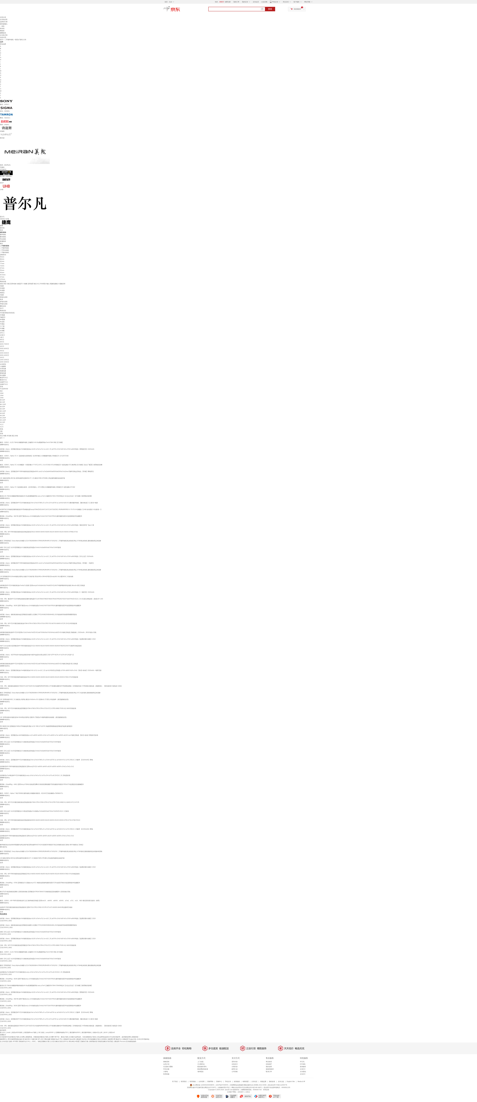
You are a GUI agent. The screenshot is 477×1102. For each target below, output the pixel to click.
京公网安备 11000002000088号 (203, 1085)
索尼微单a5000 (75, 1032)
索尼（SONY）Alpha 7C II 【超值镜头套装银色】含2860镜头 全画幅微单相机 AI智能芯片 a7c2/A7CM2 (34, 456)
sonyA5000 (50, 1032)
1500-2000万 (4, 360)
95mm (2, 257)
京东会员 (256, 2)
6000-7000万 (4, 344)
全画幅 (2, 331)
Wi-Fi (1, 308)
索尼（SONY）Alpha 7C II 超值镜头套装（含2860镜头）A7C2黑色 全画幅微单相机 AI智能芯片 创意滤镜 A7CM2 (37, 487)
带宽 (9, 1039)
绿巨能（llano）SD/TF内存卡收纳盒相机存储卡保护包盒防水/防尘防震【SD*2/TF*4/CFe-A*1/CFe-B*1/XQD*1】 (37, 655)
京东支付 (241, 1092)
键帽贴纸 (3, 33)
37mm (2, 277)
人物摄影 (3, 366)
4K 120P (3, 420)
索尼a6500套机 (17, 1032)
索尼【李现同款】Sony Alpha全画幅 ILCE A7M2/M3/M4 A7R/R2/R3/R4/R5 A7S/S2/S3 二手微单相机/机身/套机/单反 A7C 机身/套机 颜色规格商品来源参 (50, 693)
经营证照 (266, 1090)
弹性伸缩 (72, 1041)
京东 (180, 10)
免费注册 (228, 2)
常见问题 (166, 1069)
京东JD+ (303, 1074)
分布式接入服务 (7, 1041)
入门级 (2, 326)
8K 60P (2, 400)
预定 (111, 1041)
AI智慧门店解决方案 (81, 1041)
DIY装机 (302, 1064)
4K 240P (3, 418)
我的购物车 (297, 9)
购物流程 (166, 1062)
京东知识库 (3, 19)
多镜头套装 (3, 301)
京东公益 (281, 1081)
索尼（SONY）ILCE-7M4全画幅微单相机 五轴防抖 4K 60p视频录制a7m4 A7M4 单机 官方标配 (31, 442)
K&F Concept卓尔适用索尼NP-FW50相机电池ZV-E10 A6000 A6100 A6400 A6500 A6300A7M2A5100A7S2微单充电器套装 (41, 646)
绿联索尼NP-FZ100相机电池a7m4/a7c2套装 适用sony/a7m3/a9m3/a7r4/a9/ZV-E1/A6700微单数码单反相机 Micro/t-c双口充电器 (42, 585)
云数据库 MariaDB (69, 1039)
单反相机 (3, 239)
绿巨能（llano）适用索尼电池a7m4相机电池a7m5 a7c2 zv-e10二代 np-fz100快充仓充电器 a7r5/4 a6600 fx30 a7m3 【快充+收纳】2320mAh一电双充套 (50, 670)
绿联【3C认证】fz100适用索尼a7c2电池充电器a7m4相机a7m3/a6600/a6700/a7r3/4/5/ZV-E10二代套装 (34, 811)
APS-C (2, 333)
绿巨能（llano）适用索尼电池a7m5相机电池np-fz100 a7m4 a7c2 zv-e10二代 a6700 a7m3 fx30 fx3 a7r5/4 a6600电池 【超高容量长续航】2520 (48, 639)
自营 (1, 460)
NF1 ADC (41, 1039)
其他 (1, 386)
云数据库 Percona (120, 1041)
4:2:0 (1, 427)
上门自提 (200, 1062)
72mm (2, 266)
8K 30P (2, 402)
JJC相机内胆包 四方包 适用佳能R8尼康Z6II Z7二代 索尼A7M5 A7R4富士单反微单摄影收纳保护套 (32, 858)
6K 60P (2, 407)
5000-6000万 (4, 348)
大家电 (165, 1071)
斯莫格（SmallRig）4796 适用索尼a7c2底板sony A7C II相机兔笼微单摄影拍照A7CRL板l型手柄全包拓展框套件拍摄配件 (40, 883)
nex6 (8, 1032)
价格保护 (269, 1064)
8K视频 (2, 319)
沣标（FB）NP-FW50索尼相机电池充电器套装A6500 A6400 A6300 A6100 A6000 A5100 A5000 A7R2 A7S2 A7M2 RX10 (40, 820)
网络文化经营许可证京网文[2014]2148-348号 (247, 1087)
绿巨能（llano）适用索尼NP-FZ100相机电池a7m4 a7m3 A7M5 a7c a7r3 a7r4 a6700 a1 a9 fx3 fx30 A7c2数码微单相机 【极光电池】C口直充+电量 (49, 503)
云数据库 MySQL (81, 1039)
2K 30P (2, 422)
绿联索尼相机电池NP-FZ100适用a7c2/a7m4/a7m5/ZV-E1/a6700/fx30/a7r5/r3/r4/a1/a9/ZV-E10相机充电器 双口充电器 (39, 664)
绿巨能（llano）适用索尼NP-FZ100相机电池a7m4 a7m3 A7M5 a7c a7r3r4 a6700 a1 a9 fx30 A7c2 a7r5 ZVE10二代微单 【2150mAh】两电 (46, 829)
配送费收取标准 (203, 1069)
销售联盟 (246, 1081)
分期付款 (235, 1066)
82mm (2, 261)
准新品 (2, 293)
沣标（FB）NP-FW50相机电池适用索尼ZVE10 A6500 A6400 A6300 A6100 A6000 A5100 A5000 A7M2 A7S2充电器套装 (40, 874)
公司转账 (235, 1071)
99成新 (2, 288)
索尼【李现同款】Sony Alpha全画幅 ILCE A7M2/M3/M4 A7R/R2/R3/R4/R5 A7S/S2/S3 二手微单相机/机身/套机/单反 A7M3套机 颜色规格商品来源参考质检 (51, 851)
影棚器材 (3, 241)
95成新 (2, 290)
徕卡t (105, 1032)
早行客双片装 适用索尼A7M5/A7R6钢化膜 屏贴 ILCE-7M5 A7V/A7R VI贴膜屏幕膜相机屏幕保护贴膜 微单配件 (36, 726)
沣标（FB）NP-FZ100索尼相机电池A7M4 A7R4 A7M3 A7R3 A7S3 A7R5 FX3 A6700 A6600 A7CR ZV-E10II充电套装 (38, 623)
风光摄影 (3, 375)
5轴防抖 (2, 317)
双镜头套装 (3, 297)
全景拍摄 (3, 369)
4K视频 (2, 315)
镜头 (1, 243)
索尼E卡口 (3, 380)
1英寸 (2, 337)
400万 (2, 351)
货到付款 (235, 1062)
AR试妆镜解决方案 (93, 1039)
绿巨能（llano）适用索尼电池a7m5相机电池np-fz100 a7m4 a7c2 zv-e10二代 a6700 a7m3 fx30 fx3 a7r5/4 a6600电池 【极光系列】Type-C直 (47, 525)
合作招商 (201, 1081)
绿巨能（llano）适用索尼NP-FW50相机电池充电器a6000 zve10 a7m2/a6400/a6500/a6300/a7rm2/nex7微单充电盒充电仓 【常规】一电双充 (47, 563)
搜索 (270, 9)
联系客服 (166, 1074)
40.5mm (2, 275)
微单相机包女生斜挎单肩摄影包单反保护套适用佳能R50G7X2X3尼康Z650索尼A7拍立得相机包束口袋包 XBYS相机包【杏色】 (42, 845)
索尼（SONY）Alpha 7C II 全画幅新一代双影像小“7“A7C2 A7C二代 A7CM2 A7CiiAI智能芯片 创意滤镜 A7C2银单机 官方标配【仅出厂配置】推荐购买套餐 (51, 465)
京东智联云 (104, 1039)
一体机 (2, 26)
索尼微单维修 (86, 1032)
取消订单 (269, 1071)
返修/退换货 (270, 1069)
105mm (2, 279)
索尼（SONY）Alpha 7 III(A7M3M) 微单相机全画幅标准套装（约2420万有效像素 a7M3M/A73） (32, 793)
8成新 (2, 286)
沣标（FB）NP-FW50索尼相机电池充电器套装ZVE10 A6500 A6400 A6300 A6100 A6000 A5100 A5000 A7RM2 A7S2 (39, 532)
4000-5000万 (4, 353)
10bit (1, 398)
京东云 (247, 1092)
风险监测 (263, 1081)
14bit (1, 395)
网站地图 (47, 1039)
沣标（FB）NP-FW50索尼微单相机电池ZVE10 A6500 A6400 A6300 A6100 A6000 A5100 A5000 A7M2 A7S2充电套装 (39, 677)
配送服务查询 (202, 1066)
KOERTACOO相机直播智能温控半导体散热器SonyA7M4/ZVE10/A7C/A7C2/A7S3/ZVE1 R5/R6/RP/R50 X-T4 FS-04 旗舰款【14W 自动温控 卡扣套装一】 (51, 509)
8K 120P (3, 404)
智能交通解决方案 (44, 1041)
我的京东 (245, 2)
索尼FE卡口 (4, 377)
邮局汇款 (235, 1069)
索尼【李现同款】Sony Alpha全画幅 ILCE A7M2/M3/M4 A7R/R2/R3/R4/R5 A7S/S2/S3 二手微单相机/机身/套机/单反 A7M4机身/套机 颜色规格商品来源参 (50, 570)
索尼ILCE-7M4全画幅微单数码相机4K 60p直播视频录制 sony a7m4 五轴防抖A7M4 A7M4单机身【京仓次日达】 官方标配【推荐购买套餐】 (46, 496)
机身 (1, 299)
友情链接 (237, 1081)
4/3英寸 (2, 335)
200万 (2, 357)
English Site (291, 1081)
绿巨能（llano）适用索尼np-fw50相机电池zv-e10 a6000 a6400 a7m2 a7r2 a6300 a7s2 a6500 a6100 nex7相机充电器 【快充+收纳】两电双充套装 (49, 735)
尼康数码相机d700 (61, 1032)
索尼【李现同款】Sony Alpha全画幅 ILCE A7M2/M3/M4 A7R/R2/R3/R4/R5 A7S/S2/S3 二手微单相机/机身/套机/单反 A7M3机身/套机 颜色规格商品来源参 (50, 541)
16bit (1, 393)
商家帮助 (210, 1081)
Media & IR (301, 1081)
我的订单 (236, 2)
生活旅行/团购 (168, 1066)
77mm (2, 263)
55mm (2, 270)
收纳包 (2, 28)
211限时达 (201, 1064)
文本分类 (140, 1039)
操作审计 (28, 1039)
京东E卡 (302, 1069)
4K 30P (2, 415)
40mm (2, 272)
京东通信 (303, 1071)
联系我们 (184, 1081)
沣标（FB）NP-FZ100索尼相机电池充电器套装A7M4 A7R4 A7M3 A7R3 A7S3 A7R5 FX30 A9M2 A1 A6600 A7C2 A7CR (39, 802)
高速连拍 (3, 310)
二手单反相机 (4, 250)
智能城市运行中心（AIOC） (28, 1041)
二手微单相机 (9, 39)
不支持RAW (4, 389)
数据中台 (119, 1039)
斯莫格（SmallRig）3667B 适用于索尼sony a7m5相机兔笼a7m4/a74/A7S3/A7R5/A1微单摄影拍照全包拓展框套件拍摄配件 (41, 516)
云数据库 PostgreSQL (129, 1039)
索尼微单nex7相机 (30, 1032)
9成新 (2, 295)
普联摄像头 (3, 24)
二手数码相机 (4, 252)
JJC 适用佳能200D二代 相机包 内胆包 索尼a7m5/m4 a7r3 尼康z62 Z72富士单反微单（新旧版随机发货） (35, 699)
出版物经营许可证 (224, 1087)
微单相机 (3, 234)
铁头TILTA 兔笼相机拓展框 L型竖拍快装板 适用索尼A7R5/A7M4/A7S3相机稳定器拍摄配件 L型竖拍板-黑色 (35, 892)
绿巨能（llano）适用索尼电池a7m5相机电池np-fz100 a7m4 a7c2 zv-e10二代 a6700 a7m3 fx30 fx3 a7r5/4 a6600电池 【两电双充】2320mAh (47, 449)
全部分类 (3, 17)
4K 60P (2, 413)
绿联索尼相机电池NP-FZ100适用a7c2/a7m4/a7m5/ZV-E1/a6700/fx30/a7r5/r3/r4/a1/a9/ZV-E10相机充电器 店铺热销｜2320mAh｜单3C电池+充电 (48, 632)
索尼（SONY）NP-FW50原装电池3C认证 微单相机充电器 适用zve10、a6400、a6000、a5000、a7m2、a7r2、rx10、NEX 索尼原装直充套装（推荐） (50, 900)
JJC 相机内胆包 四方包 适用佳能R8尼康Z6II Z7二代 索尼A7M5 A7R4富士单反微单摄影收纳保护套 (32, 478)
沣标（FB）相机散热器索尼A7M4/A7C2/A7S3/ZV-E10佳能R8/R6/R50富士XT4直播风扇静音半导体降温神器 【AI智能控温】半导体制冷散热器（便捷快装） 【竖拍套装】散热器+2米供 (61, 686)
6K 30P (2, 409)
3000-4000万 (4, 355)
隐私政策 (272, 1081)
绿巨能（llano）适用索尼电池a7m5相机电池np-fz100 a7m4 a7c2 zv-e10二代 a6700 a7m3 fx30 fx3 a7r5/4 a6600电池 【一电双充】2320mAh (47, 592)
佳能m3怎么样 (97, 1032)
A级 (1, 431)
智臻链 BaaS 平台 (57, 1039)
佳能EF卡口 (4, 384)
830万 (2, 339)
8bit (1, 391)
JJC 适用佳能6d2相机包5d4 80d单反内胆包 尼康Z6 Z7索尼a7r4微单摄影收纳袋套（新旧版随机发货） (34, 717)
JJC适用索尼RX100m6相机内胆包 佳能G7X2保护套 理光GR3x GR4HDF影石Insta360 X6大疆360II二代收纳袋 (36, 576)
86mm (2, 259)
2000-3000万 (4, 362)
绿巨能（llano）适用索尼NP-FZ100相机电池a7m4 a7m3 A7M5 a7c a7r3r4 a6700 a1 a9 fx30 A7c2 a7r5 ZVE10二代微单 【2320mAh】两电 (46, 760)
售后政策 (269, 1062)
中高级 (2, 324)
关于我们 (175, 1081)
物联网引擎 (111, 1039)
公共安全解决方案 (56, 1041)
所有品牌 (3, 44)
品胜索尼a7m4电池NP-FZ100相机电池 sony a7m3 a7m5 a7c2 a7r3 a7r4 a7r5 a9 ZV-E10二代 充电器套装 (35, 775)
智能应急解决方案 (104, 1041)
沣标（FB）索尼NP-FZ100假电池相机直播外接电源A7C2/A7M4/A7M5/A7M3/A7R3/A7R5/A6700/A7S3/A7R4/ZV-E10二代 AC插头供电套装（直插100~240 (51, 599)
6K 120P (3, 411)
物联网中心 (3, 1039)
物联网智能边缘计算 (18, 1039)
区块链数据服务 (131, 1041)
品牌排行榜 (3, 22)
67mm (2, 268)
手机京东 (275, 2)
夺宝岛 (302, 1062)
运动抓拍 (3, 364)
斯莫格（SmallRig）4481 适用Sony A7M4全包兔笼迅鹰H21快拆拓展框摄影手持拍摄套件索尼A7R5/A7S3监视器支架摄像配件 (42, 784)
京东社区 (254, 1081)
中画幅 (2, 328)
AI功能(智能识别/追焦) (7, 313)
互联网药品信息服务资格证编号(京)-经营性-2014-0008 (248, 1085)
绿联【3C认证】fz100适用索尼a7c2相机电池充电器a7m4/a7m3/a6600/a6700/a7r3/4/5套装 (30, 547)
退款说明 (269, 1066)
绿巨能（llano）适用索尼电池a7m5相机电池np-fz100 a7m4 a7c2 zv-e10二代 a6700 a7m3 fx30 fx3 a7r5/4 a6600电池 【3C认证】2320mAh (46, 556)
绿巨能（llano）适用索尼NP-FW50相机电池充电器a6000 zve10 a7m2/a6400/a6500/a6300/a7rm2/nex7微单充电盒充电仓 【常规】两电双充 (47, 471)
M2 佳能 (41, 1032)
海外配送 (200, 1071)
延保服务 (303, 1066)
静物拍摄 (3, 373)
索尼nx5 (112, 1032)
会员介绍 (166, 1064)
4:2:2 (1, 424)
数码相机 (3, 237)
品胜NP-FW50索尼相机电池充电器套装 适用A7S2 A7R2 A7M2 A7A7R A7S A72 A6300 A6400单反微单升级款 (36, 907)
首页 (1, 39)
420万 (2, 346)
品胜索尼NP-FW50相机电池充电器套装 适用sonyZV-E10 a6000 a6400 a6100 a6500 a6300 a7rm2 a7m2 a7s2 (37, 766)
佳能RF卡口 (4, 382)
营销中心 (219, 1081)
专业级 (2, 322)
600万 (2, 342)
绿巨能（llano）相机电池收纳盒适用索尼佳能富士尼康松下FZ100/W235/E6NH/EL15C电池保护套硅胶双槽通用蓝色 (38, 614)
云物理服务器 (93, 1041)
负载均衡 (34, 1039)
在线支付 (235, 1064)
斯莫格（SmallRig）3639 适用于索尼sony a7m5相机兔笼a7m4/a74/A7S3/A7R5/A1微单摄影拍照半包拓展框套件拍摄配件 (40, 605)
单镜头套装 (3, 304)
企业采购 (264, 2)
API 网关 (15, 1041)
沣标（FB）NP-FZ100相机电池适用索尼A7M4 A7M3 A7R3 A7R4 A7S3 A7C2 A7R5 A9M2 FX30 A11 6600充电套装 (38, 708)
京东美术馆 (3, 35)
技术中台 (65, 1041)
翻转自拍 (3, 306)
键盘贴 (2, 31)
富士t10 (2, 1032)
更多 (1, 230)
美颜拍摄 (3, 371)
